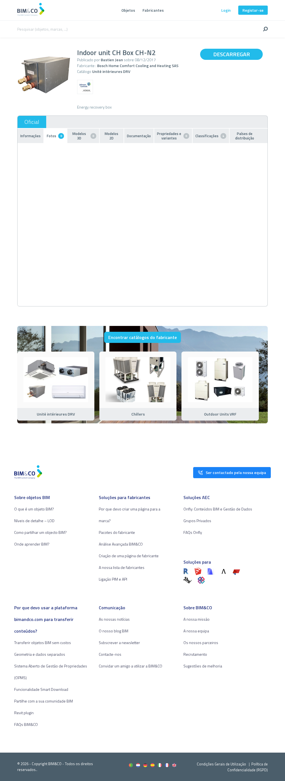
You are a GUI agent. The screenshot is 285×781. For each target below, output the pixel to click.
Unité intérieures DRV (111, 71)
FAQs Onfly (192, 532)
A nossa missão (196, 619)
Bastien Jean (112, 60)
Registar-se (253, 10)
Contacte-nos (110, 654)
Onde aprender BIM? (32, 544)
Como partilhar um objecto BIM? (40, 532)
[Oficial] (32, 122)
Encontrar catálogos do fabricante (142, 337)
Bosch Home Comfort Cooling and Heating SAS (137, 65)
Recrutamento (195, 654)
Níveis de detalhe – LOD (34, 521)
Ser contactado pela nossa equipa (236, 472)
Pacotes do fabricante (117, 532)
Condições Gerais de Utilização (222, 764)
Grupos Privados (197, 521)
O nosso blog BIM (113, 631)
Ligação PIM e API (113, 579)
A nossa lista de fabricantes (121, 567)
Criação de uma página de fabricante (129, 556)
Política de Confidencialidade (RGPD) (247, 767)
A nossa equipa (196, 631)
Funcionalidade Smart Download (41, 689)
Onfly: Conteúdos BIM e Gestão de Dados (217, 509)
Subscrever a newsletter (119, 642)
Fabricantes (153, 10)
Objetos (128, 10)
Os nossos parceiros (200, 642)
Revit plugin (24, 713)
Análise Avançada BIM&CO (121, 544)
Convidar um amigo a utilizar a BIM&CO (130, 666)
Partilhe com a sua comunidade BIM (43, 701)
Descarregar (231, 54)
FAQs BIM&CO (26, 724)
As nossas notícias (114, 619)
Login (226, 10)
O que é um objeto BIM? (34, 509)
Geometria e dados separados (39, 654)
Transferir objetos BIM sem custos (42, 642)
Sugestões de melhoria (202, 666)
